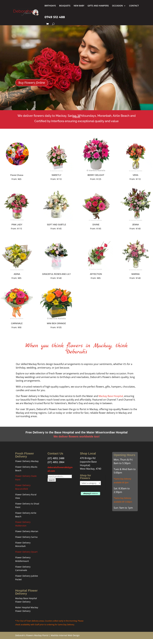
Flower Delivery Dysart (26, 551)
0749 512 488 (55, 17)
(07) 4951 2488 (56, 458)
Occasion (117, 5)
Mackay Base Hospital (111, 396)
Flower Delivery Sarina (26, 537)
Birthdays (50, 5)
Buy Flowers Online (31, 83)
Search (52, 480)
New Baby (79, 5)
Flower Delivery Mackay (27, 461)
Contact (134, 5)
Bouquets (64, 5)
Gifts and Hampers (98, 5)
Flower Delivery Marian (26, 531)
